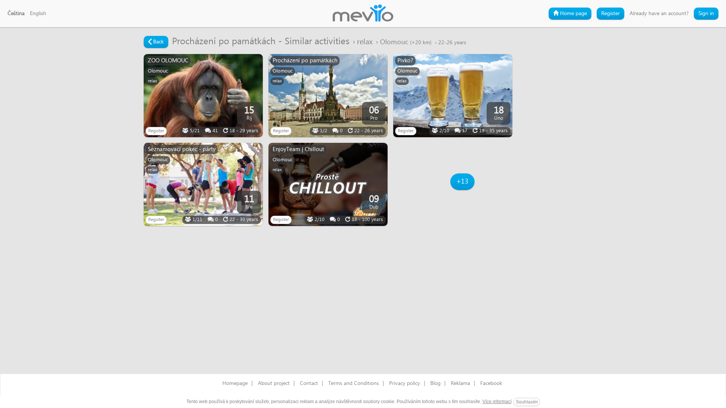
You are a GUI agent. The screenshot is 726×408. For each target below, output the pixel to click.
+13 (462, 181)
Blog (435, 383)
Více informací (497, 401)
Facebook (491, 383)
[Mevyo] (363, 13)
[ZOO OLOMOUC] (203, 95)
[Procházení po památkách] (328, 95)
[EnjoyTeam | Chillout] (328, 184)
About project (274, 383)
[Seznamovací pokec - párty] (203, 184)
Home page (572, 13)
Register (610, 13)
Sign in (706, 13)
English (38, 13)
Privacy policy (404, 383)
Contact (309, 383)
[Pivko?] (452, 95)
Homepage (235, 383)
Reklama (460, 383)
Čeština (16, 13)
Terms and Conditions (353, 383)
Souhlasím (527, 402)
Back (158, 42)
